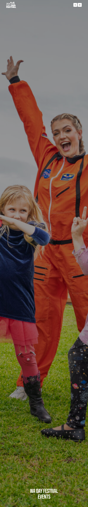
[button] (80, 5)
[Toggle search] (75, 5)
